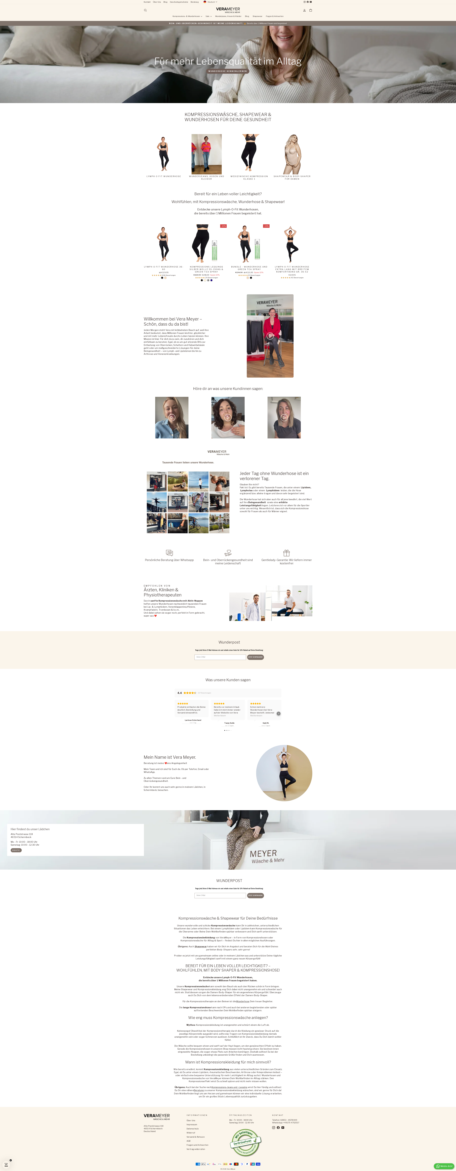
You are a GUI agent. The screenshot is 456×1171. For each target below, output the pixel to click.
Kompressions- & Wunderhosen (186, 16)
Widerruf (191, 1133)
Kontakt (147, 2)
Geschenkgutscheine (179, 2)
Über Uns (157, 2)
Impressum (192, 1124)
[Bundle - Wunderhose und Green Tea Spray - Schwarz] (251, 278)
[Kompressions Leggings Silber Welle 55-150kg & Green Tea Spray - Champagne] (205, 280)
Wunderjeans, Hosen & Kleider (228, 16)
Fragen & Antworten (274, 16)
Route (16, 850)
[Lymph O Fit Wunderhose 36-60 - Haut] (165, 278)
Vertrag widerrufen (196, 1149)
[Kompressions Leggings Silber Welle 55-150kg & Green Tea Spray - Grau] (208, 280)
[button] (157, 275)
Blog (165, 2)
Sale (208, 16)
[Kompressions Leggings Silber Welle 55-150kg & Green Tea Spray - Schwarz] (202, 280)
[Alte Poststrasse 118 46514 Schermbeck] (228, 840)
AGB (189, 1141)
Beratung (195, 2)
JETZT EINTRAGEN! (255, 657)
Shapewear (257, 16)
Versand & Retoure (196, 1137)
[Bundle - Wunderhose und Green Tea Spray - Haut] (248, 278)
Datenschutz (193, 1129)
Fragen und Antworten (197, 1145)
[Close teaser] (11, 1160)
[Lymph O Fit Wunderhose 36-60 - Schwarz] (162, 278)
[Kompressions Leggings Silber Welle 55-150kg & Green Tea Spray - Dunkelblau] (211, 280)
